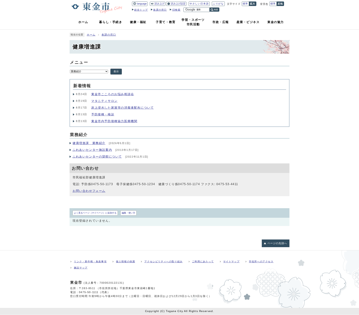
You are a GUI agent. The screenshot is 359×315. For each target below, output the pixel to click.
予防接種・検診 (102, 114)
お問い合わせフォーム (89, 190)
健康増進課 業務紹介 (89, 143)
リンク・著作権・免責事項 (90, 261)
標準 (245, 3)
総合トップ (141, 9)
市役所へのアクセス (261, 261)
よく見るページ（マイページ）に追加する (95, 213)
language (142, 3)
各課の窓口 (160, 9)
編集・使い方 (128, 213)
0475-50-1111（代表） (94, 292)
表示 (116, 71)
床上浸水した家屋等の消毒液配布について (122, 107)
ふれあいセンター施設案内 (92, 149)
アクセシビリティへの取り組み (163, 261)
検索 (216, 9)
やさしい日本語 (199, 3)
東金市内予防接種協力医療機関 (114, 121)
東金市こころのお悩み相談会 (112, 94)
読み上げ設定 (178, 3)
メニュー (79, 62)
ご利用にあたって (203, 261)
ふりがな (218, 3)
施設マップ (81, 267)
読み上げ (159, 3)
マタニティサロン (104, 101)
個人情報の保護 (125, 261)
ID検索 (176, 9)
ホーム (91, 34)
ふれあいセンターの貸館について (97, 156)
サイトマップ (231, 261)
